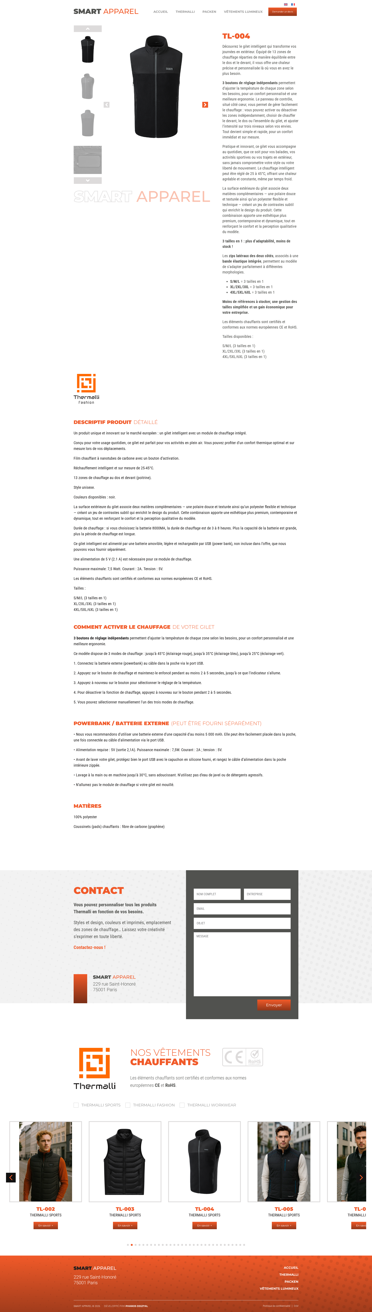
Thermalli (185, 12)
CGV (296, 1306)
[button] (106, 105)
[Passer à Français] (293, 4)
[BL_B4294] (156, 86)
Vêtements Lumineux (243, 12)
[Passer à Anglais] (285, 4)
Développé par (126, 1306)
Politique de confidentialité (276, 1306)
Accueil (160, 12)
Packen (209, 12)
